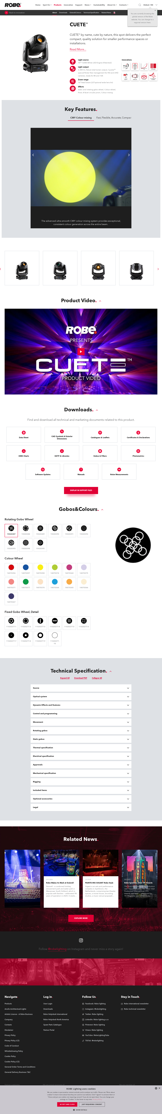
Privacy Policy (97, 1099)
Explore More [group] (81, 918)
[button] (81, 1109)
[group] (158, 269)
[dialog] (81, 1099)
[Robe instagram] (81, 940)
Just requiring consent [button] (92, 1104)
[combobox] (156, 1088)
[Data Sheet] (114, 12)
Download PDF (80, 678)
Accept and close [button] (67, 1104)
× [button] (159, 1088)
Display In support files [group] (81, 490)
